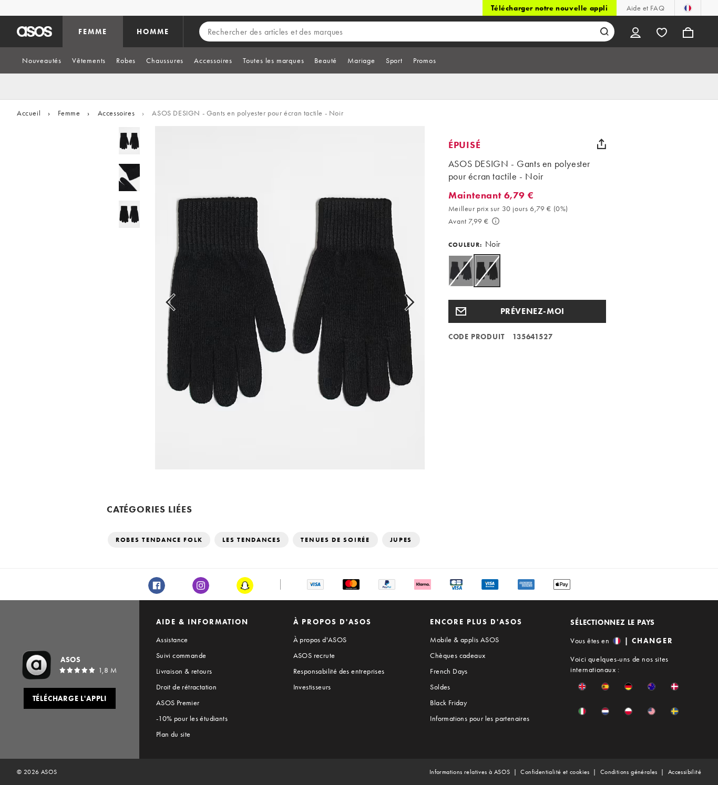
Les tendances (251, 540)
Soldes (440, 687)
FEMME (92, 31)
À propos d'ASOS (320, 639)
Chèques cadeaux (457, 655)
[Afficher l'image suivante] (398, 302)
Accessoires (116, 113)
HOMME (153, 31)
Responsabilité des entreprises (339, 671)
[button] (527, 311)
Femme (69, 113)
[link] (487, 270)
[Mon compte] (635, 31)
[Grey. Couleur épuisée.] (460, 270)
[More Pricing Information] (495, 221)
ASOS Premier (178, 702)
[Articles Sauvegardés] (662, 31)
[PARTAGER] (601, 144)
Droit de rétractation (186, 687)
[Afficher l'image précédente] (182, 302)
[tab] (42, 60)
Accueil (28, 113)
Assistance (172, 639)
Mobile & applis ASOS (464, 639)
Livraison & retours (184, 671)
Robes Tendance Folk (159, 540)
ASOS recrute (314, 655)
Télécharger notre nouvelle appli (549, 8)
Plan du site (173, 734)
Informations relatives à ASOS (469, 772)
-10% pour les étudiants (192, 718)
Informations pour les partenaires (479, 718)
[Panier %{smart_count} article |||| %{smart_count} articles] (688, 31)
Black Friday (448, 702)
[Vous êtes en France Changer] (688, 8)
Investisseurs (312, 687)
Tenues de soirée (335, 540)
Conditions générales (629, 772)
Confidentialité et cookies (554, 772)
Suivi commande (181, 655)
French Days (448, 671)
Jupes (401, 540)
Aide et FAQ (645, 8)
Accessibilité (684, 772)
